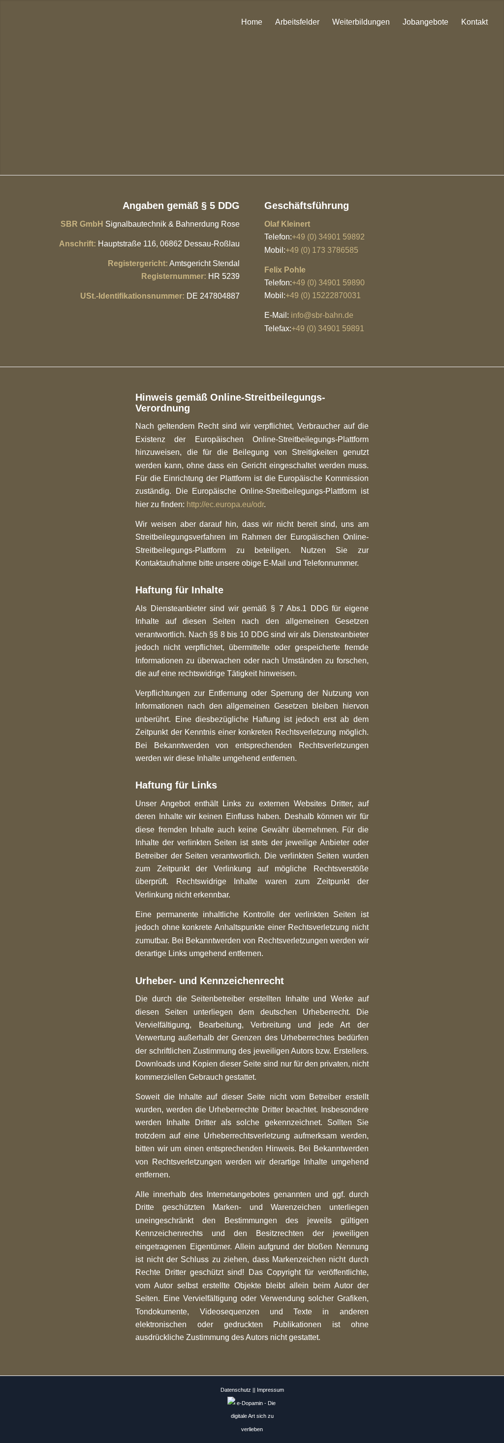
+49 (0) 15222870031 (323, 295)
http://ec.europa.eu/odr (225, 504)
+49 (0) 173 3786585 (321, 250)
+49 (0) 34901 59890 (328, 282)
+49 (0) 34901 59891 (327, 328)
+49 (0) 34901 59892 (328, 237)
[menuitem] (252, 22)
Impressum (270, 1390)
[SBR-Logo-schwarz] (34, 22)
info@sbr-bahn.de (322, 315)
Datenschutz (235, 1390)
